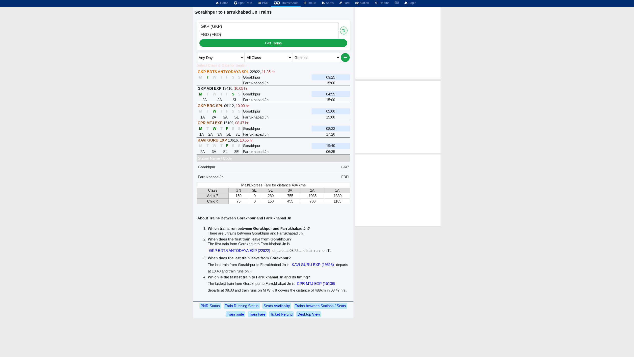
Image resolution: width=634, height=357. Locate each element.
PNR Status (210, 306)
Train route (235, 314)
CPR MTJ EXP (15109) (316, 283)
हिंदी (397, 3)
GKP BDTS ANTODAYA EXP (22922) (239, 250)
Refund (384, 3)
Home (223, 3)
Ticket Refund (281, 314)
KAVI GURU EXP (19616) (313, 265)
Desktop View (308, 314)
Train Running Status (242, 306)
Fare (346, 3)
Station (364, 3)
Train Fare (257, 314)
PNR (264, 3)
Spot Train (245, 3)
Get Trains (273, 43)
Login (412, 3)
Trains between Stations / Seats (320, 306)
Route (311, 3)
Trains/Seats (289, 3)
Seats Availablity (277, 306)
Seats (329, 3)
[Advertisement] (397, 43)
